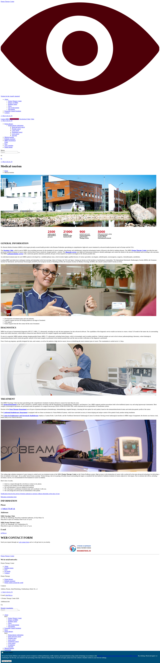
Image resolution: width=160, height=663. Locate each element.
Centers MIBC (5, 119)
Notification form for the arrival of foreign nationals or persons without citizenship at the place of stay (30, 494)
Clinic (32, 119)
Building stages (12, 104)
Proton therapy (8, 579)
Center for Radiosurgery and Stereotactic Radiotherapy (21, 415)
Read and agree (6, 661)
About (6, 99)
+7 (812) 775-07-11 (8, 509)
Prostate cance (12, 638)
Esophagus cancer (17, 132)
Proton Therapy (14, 119)
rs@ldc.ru (3, 533)
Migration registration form (8, 497)
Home (6, 171)
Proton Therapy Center (15, 101)
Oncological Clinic (24, 119)
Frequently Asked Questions (12, 111)
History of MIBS (13, 102)
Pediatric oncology (9, 581)
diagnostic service (70, 252)
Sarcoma (14, 135)
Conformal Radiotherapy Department (15, 412)
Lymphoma (11, 645)
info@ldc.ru (8, 595)
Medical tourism (9, 648)
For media (7, 571)
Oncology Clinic (8, 250)
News (10, 106)
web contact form (24, 542)
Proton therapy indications (15, 125)
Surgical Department (10, 404)
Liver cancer (15, 134)
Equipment (7, 650)
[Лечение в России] (80, 552)
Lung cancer (15, 130)
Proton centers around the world (13, 582)
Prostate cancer (16, 129)
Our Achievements (13, 107)
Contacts (7, 112)
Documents (11, 109)
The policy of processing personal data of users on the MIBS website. (117, 656)
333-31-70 (6, 592)
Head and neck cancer (18, 127)
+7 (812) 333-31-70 (6, 116)
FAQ (5, 569)
